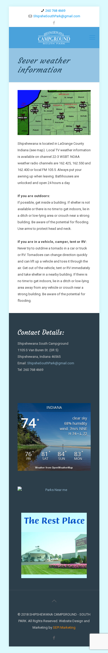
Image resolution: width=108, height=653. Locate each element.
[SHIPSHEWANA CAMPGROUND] (54, 37)
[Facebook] (54, 22)
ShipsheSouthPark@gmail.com (56, 16)
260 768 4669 (55, 11)
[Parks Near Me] (54, 490)
